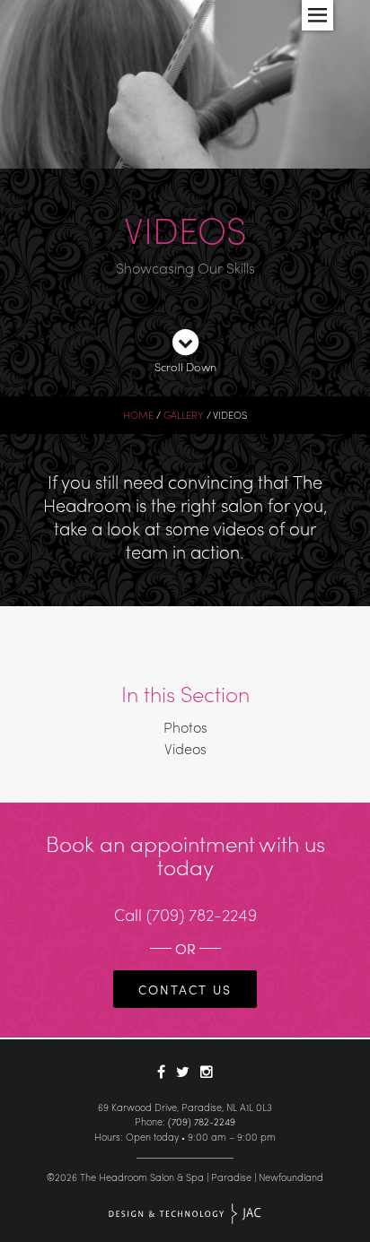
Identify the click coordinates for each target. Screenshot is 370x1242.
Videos (185, 748)
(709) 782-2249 (201, 914)
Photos (185, 727)
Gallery (183, 414)
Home (138, 414)
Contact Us (185, 989)
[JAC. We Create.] (185, 1213)
